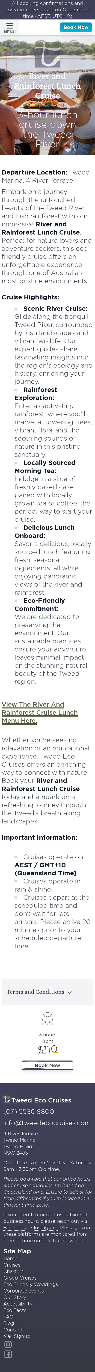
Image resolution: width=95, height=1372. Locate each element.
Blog (8, 1323)
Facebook (14, 1227)
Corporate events (23, 1291)
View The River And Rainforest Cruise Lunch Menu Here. (40, 712)
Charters (13, 1271)
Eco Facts (14, 1310)
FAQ (8, 1317)
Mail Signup (16, 1336)
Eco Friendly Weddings (30, 1284)
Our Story (14, 1297)
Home (10, 1258)
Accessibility (18, 1304)
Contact (13, 1330)
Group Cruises (19, 1278)
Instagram (46, 1227)
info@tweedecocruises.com (47, 1123)
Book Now (76, 27)
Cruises (11, 1265)
